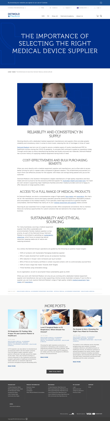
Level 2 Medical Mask (13, 394)
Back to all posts (55, 371)
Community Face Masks (13, 396)
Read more (11, 366)
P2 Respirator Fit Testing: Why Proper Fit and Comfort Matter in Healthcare (21, 334)
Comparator (29, 390)
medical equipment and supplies (65, 202)
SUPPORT (90, 384)
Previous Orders (77, 392)
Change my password (78, 390)
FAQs (89, 387)
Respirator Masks (31, 387)
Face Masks (29, 388)
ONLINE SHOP (11, 384)
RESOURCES (51, 384)
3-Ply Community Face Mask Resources (57, 396)
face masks (69, 196)
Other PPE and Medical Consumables (35, 392)
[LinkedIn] (27, 419)
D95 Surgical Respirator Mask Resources (58, 390)
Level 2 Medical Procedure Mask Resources (58, 394)
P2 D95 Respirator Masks (14, 390)
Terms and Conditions (15, 406)
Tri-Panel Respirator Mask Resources (57, 387)
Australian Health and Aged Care (74, 181)
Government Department (38, 291)
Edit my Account (77, 388)
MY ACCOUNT (76, 384)
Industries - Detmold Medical (55, 291)
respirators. (29, 282)
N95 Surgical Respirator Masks (15, 388)
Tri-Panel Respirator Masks (14, 387)
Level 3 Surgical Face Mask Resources (57, 392)
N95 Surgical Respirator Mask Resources (58, 388)
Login (74, 387)
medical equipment (79, 280)
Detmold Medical (23, 147)
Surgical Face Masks (13, 392)
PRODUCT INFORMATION (33, 384)
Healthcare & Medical (23, 291)
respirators (80, 196)
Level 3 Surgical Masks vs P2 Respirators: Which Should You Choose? (52, 330)
